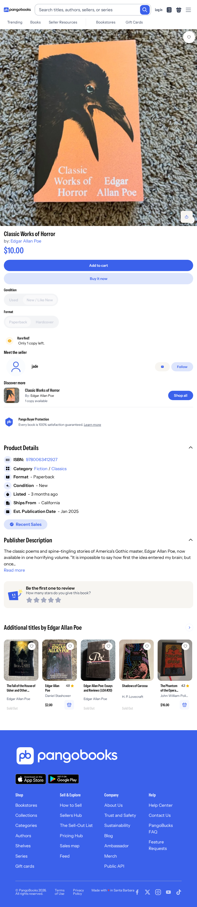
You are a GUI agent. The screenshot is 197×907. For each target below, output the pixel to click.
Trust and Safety (120, 815)
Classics (59, 468)
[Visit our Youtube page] (168, 892)
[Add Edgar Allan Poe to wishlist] (70, 646)
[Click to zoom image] (98, 127)
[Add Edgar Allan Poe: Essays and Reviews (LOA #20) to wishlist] (108, 646)
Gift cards (24, 866)
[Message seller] (162, 366)
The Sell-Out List (76, 825)
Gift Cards (134, 22)
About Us (113, 805)
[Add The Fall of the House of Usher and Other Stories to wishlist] (32, 646)
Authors (23, 835)
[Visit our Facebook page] (137, 892)
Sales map (70, 845)
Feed (65, 856)
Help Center (161, 805)
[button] (98, 448)
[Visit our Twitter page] (147, 892)
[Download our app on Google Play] (63, 778)
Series (21, 856)
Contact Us (160, 815)
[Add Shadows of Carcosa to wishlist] (147, 646)
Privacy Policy (78, 891)
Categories (26, 825)
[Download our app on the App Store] (30, 779)
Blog (108, 835)
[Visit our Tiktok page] (179, 892)
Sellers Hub (71, 815)
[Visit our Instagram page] (158, 892)
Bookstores (105, 22)
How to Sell (71, 805)
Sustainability (117, 825)
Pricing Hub (71, 835)
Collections (26, 815)
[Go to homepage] (17, 9)
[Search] (145, 10)
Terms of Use (59, 891)
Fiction (41, 468)
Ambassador (116, 845)
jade (35, 366)
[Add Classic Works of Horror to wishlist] (189, 37)
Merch (110, 856)
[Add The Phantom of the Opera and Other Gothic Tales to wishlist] (185, 646)
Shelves (23, 845)
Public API (114, 866)
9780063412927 (41, 459)
